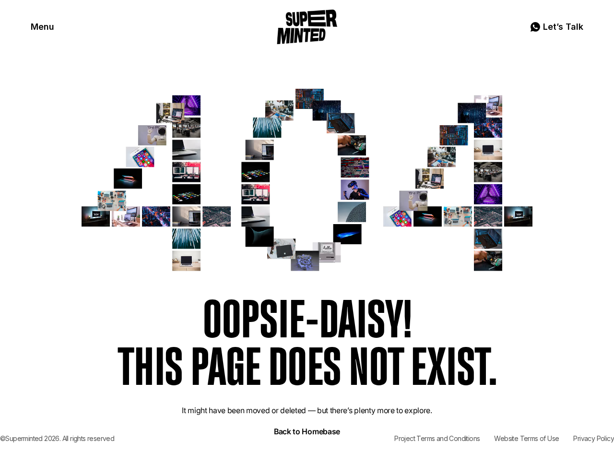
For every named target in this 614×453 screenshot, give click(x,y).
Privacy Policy (593, 438)
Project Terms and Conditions (437, 438)
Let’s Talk (563, 27)
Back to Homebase (307, 431)
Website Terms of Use (526, 438)
